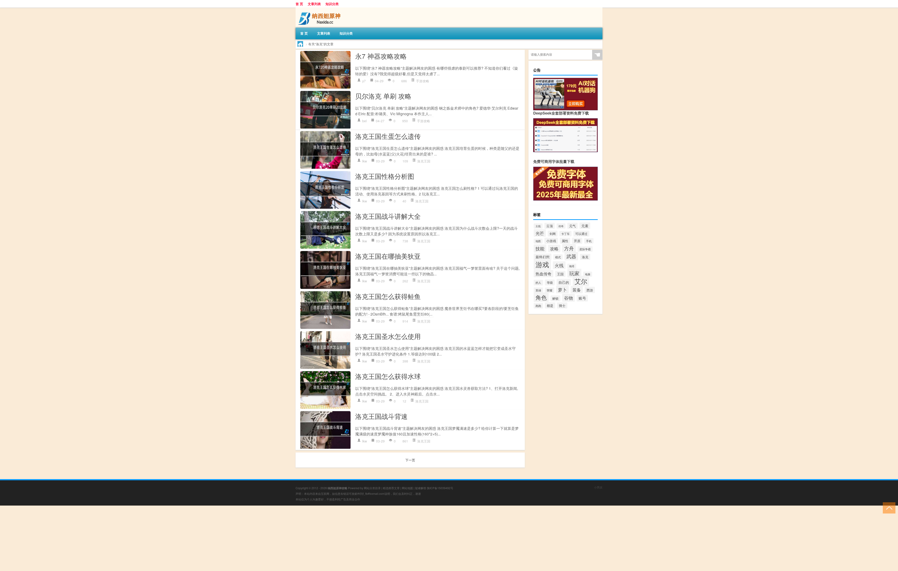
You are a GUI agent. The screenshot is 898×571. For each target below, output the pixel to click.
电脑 (587, 274)
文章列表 (314, 3)
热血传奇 (543, 274)
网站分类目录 (372, 488)
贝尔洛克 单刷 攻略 (383, 96)
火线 (559, 265)
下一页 (410, 460)
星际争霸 (585, 249)
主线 (538, 226)
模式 (558, 257)
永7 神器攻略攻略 (381, 56)
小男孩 (598, 487)
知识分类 (332, 3)
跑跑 (538, 306)
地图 (538, 241)
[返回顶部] (888, 507)
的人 (538, 282)
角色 (541, 297)
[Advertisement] (140, 538)
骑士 (562, 305)
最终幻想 (543, 256)
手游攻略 (422, 81)
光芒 (540, 233)
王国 (560, 274)
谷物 (568, 297)
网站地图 (407, 488)
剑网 (553, 233)
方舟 (569, 248)
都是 (550, 305)
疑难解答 (420, 488)
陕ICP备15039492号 (440, 488)
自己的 (563, 282)
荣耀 (549, 290)
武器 (571, 256)
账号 (582, 298)
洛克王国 (423, 161)
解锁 (555, 298)
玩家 (574, 273)
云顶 (549, 225)
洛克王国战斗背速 (381, 416)
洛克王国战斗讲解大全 (388, 216)
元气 (572, 225)
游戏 (542, 264)
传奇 (561, 226)
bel (364, 121)
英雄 (538, 290)
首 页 (299, 3)
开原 (577, 240)
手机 (589, 241)
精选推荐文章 (391, 488)
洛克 (585, 257)
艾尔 (581, 281)
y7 (364, 81)
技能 (540, 248)
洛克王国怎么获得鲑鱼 (388, 296)
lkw (364, 161)
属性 (565, 240)
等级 (550, 282)
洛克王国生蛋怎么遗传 (388, 136)
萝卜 (562, 289)
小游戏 (551, 240)
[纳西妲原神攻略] (320, 9)
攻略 (554, 248)
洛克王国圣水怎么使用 (388, 336)
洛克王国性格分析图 (384, 176)
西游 (590, 289)
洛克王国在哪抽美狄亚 (388, 256)
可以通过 (581, 233)
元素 (584, 225)
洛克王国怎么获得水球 (388, 376)
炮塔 (571, 266)
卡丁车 (565, 234)
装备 (576, 290)
